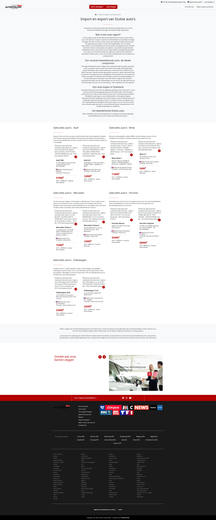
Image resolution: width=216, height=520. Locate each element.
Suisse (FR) (136, 440)
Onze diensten (189, 7)
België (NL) (154, 436)
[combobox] (134, 374)
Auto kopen (111, 7)
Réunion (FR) (94, 436)
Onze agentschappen (85, 412)
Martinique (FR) (109, 436)
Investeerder (82, 425)
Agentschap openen (195, 2)
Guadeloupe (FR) (125, 436)
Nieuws (81, 417)
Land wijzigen (208, 2)
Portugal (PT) (94, 440)
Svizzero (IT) (117, 443)
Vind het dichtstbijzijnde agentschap (174, 2)
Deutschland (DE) (110, 440)
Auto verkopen (97, 7)
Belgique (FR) (140, 436)
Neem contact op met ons (205, 7)
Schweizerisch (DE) (151, 440)
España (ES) (81, 440)
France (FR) (81, 436)
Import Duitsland (84, 420)
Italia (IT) (124, 440)
